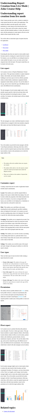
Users (23, 290)
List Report (5, 44)
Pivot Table (5, 50)
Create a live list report (9, 411)
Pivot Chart (5, 47)
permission (20, 296)
